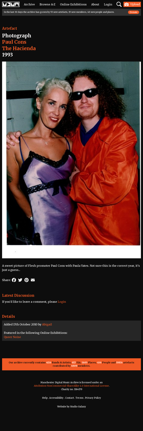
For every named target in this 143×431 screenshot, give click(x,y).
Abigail (47, 324)
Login (108, 4)
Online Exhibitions (73, 4)
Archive (29, 4)
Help (45, 397)
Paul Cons (14, 42)
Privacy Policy (93, 397)
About (95, 4)
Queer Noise (12, 337)
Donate (133, 12)
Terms (79, 397)
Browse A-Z (47, 4)
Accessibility (56, 397)
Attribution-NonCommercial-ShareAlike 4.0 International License (71, 385)
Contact (69, 397)
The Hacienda (19, 48)
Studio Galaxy (78, 406)
